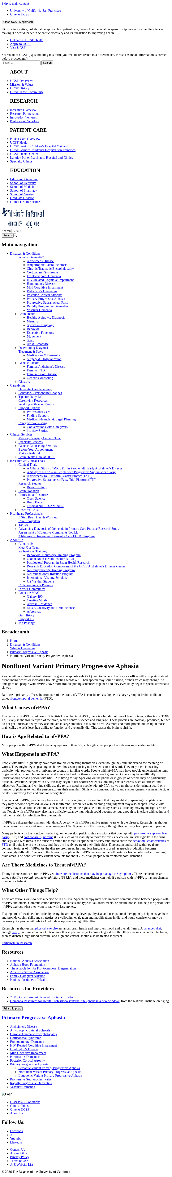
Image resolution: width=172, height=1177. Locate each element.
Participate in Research (17, 943)
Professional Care (38, 412)
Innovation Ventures (23, 117)
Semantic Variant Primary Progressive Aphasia (49, 1068)
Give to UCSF (19, 14)
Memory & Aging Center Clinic (39, 438)
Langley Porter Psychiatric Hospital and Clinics (41, 157)
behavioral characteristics (149, 841)
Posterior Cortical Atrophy (44, 295)
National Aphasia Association (29, 961)
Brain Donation (28, 491)
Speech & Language (40, 325)
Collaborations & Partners (35, 585)
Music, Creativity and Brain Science (51, 608)
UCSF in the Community (26, 92)
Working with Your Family (36, 404)
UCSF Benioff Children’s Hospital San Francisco (43, 150)
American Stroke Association (29, 972)
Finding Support (37, 415)
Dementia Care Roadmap (35, 389)
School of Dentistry (23, 183)
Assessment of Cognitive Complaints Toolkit (48, 532)
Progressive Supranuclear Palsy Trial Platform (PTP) (61, 479)
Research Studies (29, 483)
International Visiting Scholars (47, 577)
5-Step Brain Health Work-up (37, 517)
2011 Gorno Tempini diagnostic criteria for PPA (41, 997)
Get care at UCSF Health (26, 40)
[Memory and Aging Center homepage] (23, 227)
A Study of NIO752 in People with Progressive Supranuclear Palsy (71, 472)
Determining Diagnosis (33, 347)
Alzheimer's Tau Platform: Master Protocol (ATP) (59, 476)
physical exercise (46, 928)
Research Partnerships (24, 113)
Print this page (12, 1008)
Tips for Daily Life (30, 396)
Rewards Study (37, 487)
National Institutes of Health (28, 979)
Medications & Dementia (43, 355)
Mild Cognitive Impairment (45, 287)
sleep (15, 932)
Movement (34, 336)
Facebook (16, 1131)
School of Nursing (22, 194)
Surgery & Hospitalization (44, 359)
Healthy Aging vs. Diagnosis (46, 317)
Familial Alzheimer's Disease (46, 366)
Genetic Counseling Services (37, 445)
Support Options (29, 408)
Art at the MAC (28, 592)
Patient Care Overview (25, 139)
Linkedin (16, 1142)
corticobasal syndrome (38, 837)
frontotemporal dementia (26, 698)
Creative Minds (37, 600)
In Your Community (31, 589)
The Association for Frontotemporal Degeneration (43, 968)
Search (6, 231)
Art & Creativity (37, 344)
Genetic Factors (28, 363)
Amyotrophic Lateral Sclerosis (47, 265)
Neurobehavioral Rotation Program (50, 574)
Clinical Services (21, 434)
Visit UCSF (18, 47)
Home (14, 640)
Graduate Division (22, 198)
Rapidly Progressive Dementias (47, 306)
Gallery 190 (35, 596)
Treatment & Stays (30, 351)
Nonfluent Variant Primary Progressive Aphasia (49, 1072)
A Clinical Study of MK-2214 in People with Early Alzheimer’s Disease (74, 468)
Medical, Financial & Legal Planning (51, 419)
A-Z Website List (21, 1164)
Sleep (30, 340)
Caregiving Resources (33, 400)
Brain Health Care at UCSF (36, 457)
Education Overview (24, 179)
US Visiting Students (41, 581)
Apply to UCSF (20, 44)
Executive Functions (40, 332)
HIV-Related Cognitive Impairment (50, 280)
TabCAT (24, 525)
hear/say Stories (37, 430)
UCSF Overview (21, 81)
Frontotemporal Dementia (44, 276)
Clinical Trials (27, 464)
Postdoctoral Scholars (24, 121)
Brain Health (26, 314)
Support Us (26, 619)
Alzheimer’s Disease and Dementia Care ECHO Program (56, 536)
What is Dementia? (31, 257)
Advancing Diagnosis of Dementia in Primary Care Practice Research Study (68, 528)
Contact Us (25, 543)
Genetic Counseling (40, 378)
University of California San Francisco (35, 10)
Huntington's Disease (41, 283)
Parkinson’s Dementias (42, 291)
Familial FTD (36, 370)
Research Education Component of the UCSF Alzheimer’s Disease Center (76, 566)
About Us (16, 540)
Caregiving (17, 385)
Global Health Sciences (25, 202)
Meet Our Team (28, 547)
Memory (32, 321)
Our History (26, 615)
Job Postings (26, 623)
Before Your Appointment (35, 449)
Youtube (15, 1138)
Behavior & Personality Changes (40, 393)
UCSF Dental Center (24, 154)
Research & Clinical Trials (27, 461)
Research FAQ (28, 510)
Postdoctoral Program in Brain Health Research (58, 562)
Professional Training (32, 551)
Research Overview (23, 110)
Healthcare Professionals (26, 513)
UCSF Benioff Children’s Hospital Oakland (39, 146)
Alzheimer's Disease (40, 261)
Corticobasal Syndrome (42, 272)
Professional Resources (33, 494)
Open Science (36, 498)
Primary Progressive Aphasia (46, 298)
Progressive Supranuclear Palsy (47, 302)
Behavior (33, 329)
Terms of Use (19, 1161)
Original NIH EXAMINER (45, 506)
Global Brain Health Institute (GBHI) (51, 559)
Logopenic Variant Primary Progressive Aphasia (50, 1075)
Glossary (24, 381)
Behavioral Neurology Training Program (54, 555)
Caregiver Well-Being (32, 423)
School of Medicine (23, 186)
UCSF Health (19, 142)
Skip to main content (15, 3)
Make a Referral (29, 453)
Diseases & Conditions (25, 253)
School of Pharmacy (23, 190)
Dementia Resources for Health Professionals (65, 1001)
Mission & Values (22, 84)
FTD (5, 844)
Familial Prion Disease (42, 374)
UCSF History (19, 88)
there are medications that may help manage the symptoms (93, 873)
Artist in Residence (39, 604)
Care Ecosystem (29, 521)
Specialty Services (30, 442)
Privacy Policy (19, 1157)
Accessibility (18, 1153)
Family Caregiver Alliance (27, 976)
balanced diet (152, 928)
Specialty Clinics (21, 161)
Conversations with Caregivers (47, 427)
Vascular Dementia (39, 310)
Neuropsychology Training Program (51, 570)
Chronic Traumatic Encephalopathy (50, 268)
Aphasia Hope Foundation (27, 964)
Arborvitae (34, 611)
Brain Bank (34, 502)
